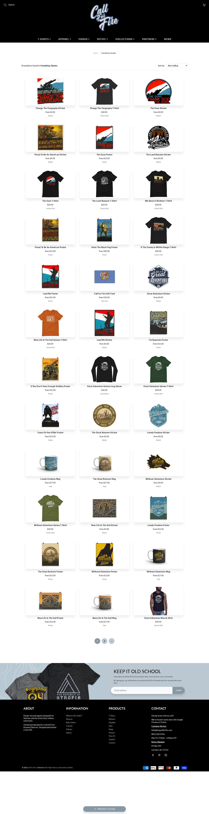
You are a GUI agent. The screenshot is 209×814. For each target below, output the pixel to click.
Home (95, 53)
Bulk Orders (71, 722)
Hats (111, 726)
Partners (148, 39)
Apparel (64, 39)
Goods (83, 39)
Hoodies (112, 722)
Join (178, 690)
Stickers (112, 719)
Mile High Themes (51, 767)
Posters (112, 733)
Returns (69, 719)
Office (102, 39)
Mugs (111, 729)
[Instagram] (165, 755)
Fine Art (112, 736)
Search (69, 733)
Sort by (161, 65)
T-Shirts (43, 39)
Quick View (50, 91)
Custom (69, 726)
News (167, 39)
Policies (69, 729)
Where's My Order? (74, 716)
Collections (124, 39)
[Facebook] (152, 755)
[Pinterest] (159, 755)
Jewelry (112, 739)
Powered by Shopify (66, 767)
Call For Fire (32, 767)
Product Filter (106, 809)
